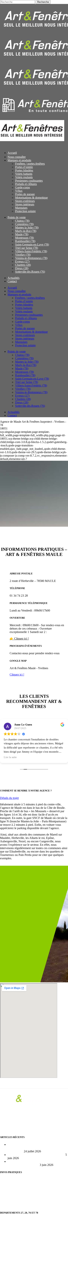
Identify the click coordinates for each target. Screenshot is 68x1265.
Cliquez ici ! (17, 674)
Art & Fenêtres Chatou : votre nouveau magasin (36, 1154)
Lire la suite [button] (10, 757)
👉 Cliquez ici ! (19, 638)
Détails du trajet (9, 798)
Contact (4, 1186)
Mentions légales (10, 1205)
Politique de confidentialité (16, 1199)
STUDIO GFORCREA (52, 1260)
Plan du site (7, 1192)
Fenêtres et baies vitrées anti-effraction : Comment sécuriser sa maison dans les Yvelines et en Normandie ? (37, 1148)
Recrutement (7, 1179)
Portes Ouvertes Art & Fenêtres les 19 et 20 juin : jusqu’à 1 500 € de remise (37, 1163)
